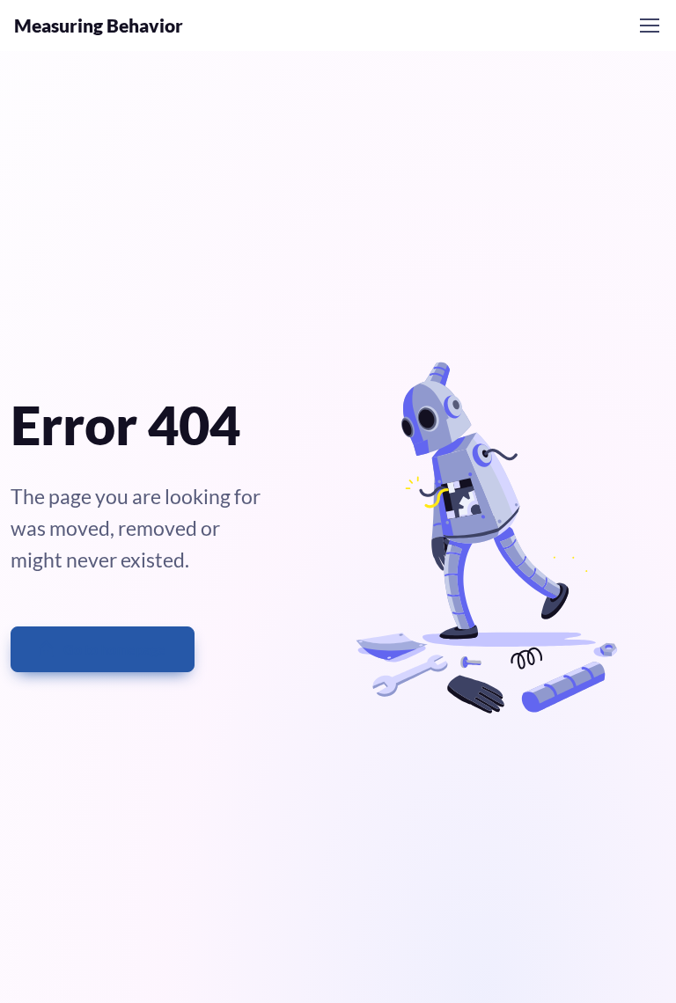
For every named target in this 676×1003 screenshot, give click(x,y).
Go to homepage (114, 649)
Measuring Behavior (98, 25)
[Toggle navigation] (649, 25)
